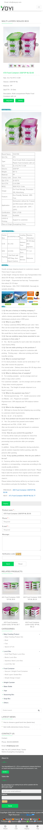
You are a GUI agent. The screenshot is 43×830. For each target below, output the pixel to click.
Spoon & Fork (9, 647)
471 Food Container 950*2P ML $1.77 (22, 496)
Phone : (5, 518)
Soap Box (7, 698)
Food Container (9, 668)
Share (5, 828)
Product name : (8, 510)
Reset (20, 564)
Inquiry (26, 828)
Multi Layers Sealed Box (13, 674)
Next (37, 45)
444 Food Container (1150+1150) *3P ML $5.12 (32, 624)
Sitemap (23, 815)
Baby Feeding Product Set (14, 637)
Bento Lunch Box (11, 657)
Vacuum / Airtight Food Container (16, 671)
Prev (6, 45)
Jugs (5, 690)
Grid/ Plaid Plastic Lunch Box (15, 654)
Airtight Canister (9, 682)
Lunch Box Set (10, 664)
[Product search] (38, 710)
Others (6, 703)
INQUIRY (9, 100)
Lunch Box (7, 651)
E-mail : (5, 526)
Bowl (6, 640)
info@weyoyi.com (12, 746)
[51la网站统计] (30, 815)
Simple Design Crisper (12, 678)
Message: (5, 534)
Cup (6, 643)
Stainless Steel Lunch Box (14, 661)
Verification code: (8, 554)
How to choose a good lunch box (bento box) (19, 722)
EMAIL (20, 100)
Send (8, 564)
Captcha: (4, 794)
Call (16, 828)
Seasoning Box (9, 694)
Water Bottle (8, 686)
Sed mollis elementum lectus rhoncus (16, 727)
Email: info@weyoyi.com (12, 2)
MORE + (5, 772)
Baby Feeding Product (11, 634)
